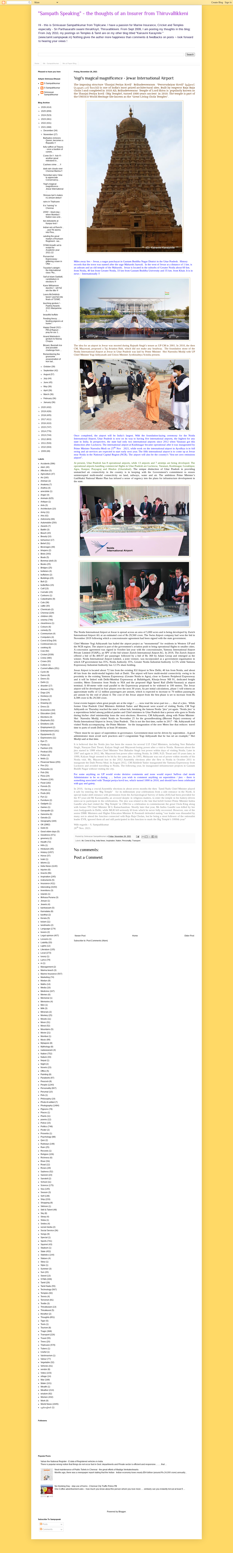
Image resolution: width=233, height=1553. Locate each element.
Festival (44, 752)
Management (47, 967)
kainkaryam (46, 908)
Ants (43, 505)
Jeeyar (44, 901)
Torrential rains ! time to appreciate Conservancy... (52, 177)
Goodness (45, 835)
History (44, 852)
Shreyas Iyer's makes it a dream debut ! (53, 196)
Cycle (43, 672)
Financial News (48, 762)
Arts (42, 515)
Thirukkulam (46, 1307)
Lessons (44, 939)
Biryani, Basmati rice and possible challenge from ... (52, 347)
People (44, 1085)
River (43, 1161)
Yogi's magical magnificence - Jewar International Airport (124, 78)
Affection (45, 470)
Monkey (44, 1015)
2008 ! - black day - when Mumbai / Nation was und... (52, 214)
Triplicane (45, 1345)
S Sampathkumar (52, 83)
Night (43, 1064)
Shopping (45, 1203)
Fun (42, 797)
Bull (42, 581)
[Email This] (143, 836)
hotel (43, 859)
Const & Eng (90, 841)
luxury (43, 956)
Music (43, 1040)
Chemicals (45, 609)
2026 (43, 107)
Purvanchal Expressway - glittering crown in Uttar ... (52, 260)
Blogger (122, 1511)
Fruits (43, 793)
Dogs (43, 692)
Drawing (44, 703)
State (43, 1251)
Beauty (44, 536)
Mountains (45, 1029)
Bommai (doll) (47, 561)
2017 (43, 419)
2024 (43, 115)
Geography (46, 821)
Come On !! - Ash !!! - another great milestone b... (52, 158)
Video (43, 1373)
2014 (43, 431)
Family (44, 745)
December (48, 130)
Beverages (46, 547)
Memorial (45, 998)
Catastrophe (46, 599)
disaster (44, 686)
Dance (44, 675)
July (45, 378)
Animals (44, 498)
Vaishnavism (46, 1355)
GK (42, 824)
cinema (44, 620)
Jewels (44, 904)
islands (44, 894)
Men (43, 1005)
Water (43, 1383)
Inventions (45, 890)
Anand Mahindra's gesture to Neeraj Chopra (52, 339)
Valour (44, 1359)
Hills (43, 845)
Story (43, 1262)
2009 (43, 451)
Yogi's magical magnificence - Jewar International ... (53, 187)
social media (46, 1227)
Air (83, 841)
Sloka (43, 1220)
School (44, 1182)
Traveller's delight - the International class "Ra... (52, 270)
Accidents (45, 463)
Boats (43, 557)
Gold (43, 828)
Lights (43, 946)
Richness (45, 1157)
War (42, 1380)
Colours (44, 627)
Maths (43, 984)
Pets (43, 1095)
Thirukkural (46, 1310)
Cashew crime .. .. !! (52, 164)
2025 (43, 111)
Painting (44, 1074)
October (47, 366)
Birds (43, 554)
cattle (43, 606)
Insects (44, 873)
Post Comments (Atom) (97, 940)
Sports (44, 1241)
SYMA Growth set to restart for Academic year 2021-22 (52, 249)
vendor (44, 1369)
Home (37, 63)
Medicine (45, 991)
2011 (43, 443)
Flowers (44, 779)
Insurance (45, 883)
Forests (44, 786)
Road (43, 1164)
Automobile (46, 522)
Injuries (44, 869)
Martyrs (44, 980)
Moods (44, 1019)
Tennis (44, 1296)
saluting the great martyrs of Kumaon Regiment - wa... (53, 238)
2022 (43, 123)
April (45, 390)
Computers (46, 637)
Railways (45, 1144)
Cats (43, 602)
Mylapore (45, 1043)
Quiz (43, 1140)
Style (43, 1265)
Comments (47, 1529)
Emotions (45, 724)
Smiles (44, 1223)
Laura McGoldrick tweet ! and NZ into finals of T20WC (53, 297)
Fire (42, 765)
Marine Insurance (49, 974)
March (46, 394)
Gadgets (44, 803)
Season (44, 1192)
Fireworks (45, 769)
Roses (44, 1168)
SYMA (43, 1279)
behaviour (45, 540)
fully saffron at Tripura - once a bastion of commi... (53, 149)
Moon (43, 1022)
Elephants (45, 720)
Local (43, 953)
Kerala (44, 918)
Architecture (46, 509)
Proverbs (45, 1133)
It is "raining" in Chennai (50, 206)
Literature (45, 949)
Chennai (45, 613)
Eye (42, 741)
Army (43, 512)
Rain (43, 1147)
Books (43, 564)
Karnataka (45, 911)
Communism (46, 633)
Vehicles (44, 1366)
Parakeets (45, 1078)
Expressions (46, 738)
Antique (44, 502)
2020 (43, 407)
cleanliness (46, 623)
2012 (43, 439)
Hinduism (45, 849)
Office (43, 1071)
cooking (44, 647)
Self (42, 1196)
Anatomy (45, 484)
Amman (44, 481)
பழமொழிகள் (46, 1407)
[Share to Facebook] (153, 836)
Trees (43, 1341)
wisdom (44, 1394)
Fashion (44, 748)
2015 (43, 427)
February (47, 398)
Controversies (47, 644)
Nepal (43, 1060)
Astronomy (45, 519)
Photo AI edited (48, 1102)
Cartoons (45, 595)
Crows (44, 661)
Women (44, 1397)
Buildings (45, 578)
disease (44, 689)
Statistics (45, 1255)
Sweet (43, 1276)
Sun (42, 1272)
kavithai (44, 915)
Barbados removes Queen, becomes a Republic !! (53, 140)
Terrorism (45, 1300)
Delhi (43, 682)
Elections (45, 717)
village (44, 1376)
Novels (44, 1067)
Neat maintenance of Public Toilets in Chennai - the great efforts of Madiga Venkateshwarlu (97, 1469)
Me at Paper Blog (69, 63)
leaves (44, 932)
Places (44, 1112)
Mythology (45, 1046)
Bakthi (43, 529)
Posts (45, 1524)
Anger (43, 495)
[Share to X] (149, 836)
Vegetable (45, 1362)
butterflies (45, 585)
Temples (44, 1293)
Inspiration (110, 841)
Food (43, 783)
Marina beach (47, 970)
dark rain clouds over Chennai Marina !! (53, 169)
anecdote (45, 491)
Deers (43, 679)
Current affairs (47, 668)
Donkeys (45, 696)
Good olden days (48, 831)
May (45, 386)
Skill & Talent (47, 1210)
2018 (43, 415)
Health (44, 842)
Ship (43, 1199)
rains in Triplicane (51, 201)
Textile (44, 1303)
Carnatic (44, 592)
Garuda (44, 817)
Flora (43, 776)
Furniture (45, 800)
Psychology (46, 1137)
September (48, 370)
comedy (44, 630)
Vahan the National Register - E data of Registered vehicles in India (72, 1461)
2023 (43, 119)
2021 (43, 127)
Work (43, 1400)
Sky (42, 1213)
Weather (44, 1390)
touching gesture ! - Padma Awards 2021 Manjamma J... (52, 307)
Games (44, 807)
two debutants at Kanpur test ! (50, 222)
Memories (45, 1001)
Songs (44, 1234)
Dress (43, 706)
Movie (43, 1033)
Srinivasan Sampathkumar (51, 93)
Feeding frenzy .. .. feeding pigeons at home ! (53, 321)
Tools (43, 1324)
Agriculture (46, 474)
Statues (44, 1258)
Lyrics (43, 960)
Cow (43, 651)
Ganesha (45, 814)
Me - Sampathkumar (51, 63)
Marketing (45, 977)
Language (45, 929)
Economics (46, 710)
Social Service (47, 1230)
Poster (44, 1130)
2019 (43, 411)
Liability (44, 942)
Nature (44, 1057)
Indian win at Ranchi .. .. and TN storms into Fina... (53, 230)
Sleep (43, 1217)
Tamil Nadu (46, 1286)
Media (43, 987)
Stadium (44, 1248)
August (46, 374)
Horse (43, 856)
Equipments (46, 734)
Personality (126, 841)
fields (43, 758)
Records (44, 1151)
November (48, 134)
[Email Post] (137, 836)
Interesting (45, 887)
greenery (45, 838)
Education (45, 713)
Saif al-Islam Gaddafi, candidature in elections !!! (53, 279)
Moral (43, 1026)
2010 (43, 447)
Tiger (43, 1321)
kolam (43, 922)
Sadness (45, 1171)
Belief (43, 543)
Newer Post (80, 936)
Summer (44, 1269)
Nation (118, 841)
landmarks (45, 925)
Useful (44, 1352)
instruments (46, 880)
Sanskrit (44, 1178)
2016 (43, 423)
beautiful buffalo (50, 314)
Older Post (189, 936)
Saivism (44, 1175)
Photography (47, 1105)
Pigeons (44, 1109)
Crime (43, 658)
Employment (46, 727)
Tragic (43, 1331)
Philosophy (46, 1099)
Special (44, 1237)
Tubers (44, 1348)
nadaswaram (47, 1050)
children (44, 616)
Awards (44, 526)
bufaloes (45, 571)
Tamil (43, 1282)
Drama (44, 699)
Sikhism (44, 1206)
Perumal (44, 1092)
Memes (44, 994)
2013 (43, 435)
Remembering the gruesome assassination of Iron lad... (52, 358)
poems (44, 1119)
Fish (43, 772)
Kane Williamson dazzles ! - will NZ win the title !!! (52, 288)
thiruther (44, 1314)
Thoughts (45, 1317)
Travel (43, 1338)
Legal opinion (47, 935)
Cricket (44, 654)
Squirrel (44, 1244)
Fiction (44, 755)
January (47, 402)
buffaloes (45, 575)
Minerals (45, 1012)
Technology (46, 1289)
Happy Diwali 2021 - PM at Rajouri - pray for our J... (52, 330)
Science (44, 1185)
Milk (42, 1008)
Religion (44, 1154)
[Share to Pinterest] (156, 836)
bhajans (44, 550)
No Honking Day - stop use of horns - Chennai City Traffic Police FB (86, 1486)
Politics (44, 1126)
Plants (43, 1116)
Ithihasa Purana (48, 897)
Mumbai (44, 1036)
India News (100, 841)
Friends (44, 790)
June (46, 382)
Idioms (44, 863)
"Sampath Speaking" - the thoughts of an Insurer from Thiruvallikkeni (113, 13)
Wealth (44, 1387)
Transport (136, 841)
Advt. (43, 467)
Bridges (44, 568)
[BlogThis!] (146, 836)
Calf (42, 588)
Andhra (44, 488)
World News (46, 1404)
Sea (42, 1189)
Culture (44, 665)
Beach (44, 533)
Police (43, 1123)
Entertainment (47, 731)
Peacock (45, 1081)
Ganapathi (45, 810)
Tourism (44, 1327)
